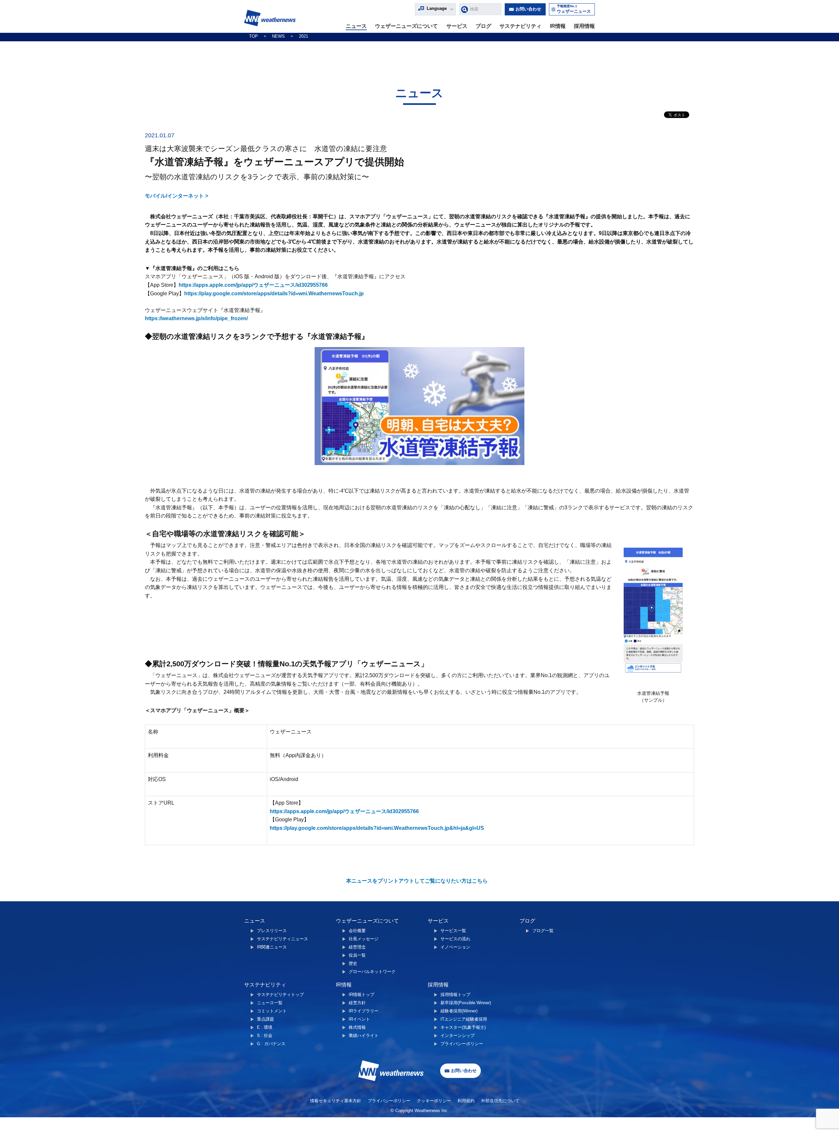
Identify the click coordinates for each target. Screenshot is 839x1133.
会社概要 (357, 930)
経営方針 (357, 1002)
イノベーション (455, 947)
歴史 (353, 963)
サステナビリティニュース (282, 938)
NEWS (278, 36)
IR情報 (558, 26)
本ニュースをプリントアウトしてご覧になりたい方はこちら (417, 881)
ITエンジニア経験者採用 (463, 1019)
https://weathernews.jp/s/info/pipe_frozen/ (196, 318)
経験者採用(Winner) (459, 1010)
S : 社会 (264, 1035)
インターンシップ (457, 1035)
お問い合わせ (528, 9)
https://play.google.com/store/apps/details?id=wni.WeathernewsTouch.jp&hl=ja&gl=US (377, 828)
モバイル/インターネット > (176, 196)
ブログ (483, 26)
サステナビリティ (520, 26)
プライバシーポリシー (461, 1043)
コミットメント (272, 1010)
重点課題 (265, 1019)
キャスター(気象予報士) (463, 1027)
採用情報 (584, 26)
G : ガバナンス (271, 1043)
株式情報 (357, 1027)
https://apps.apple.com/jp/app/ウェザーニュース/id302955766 (253, 285)
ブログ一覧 (543, 930)
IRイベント (359, 1019)
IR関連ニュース (272, 947)
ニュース (356, 26)
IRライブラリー (364, 1010)
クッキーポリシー (434, 1100)
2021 (303, 36)
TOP (253, 36)
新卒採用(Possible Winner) (465, 1002)
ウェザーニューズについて (406, 26)
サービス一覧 (453, 930)
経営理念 (357, 947)
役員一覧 (357, 955)
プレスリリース (272, 930)
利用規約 (466, 1100)
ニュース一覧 (270, 1002)
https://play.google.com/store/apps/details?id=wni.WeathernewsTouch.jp (274, 293)
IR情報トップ (361, 994)
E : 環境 (264, 1027)
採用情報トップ (455, 994)
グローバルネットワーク (372, 971)
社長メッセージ (364, 938)
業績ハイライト (364, 1035)
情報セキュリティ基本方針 (335, 1100)
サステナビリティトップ (280, 994)
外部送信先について (500, 1100)
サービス (456, 26)
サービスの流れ (455, 938)
